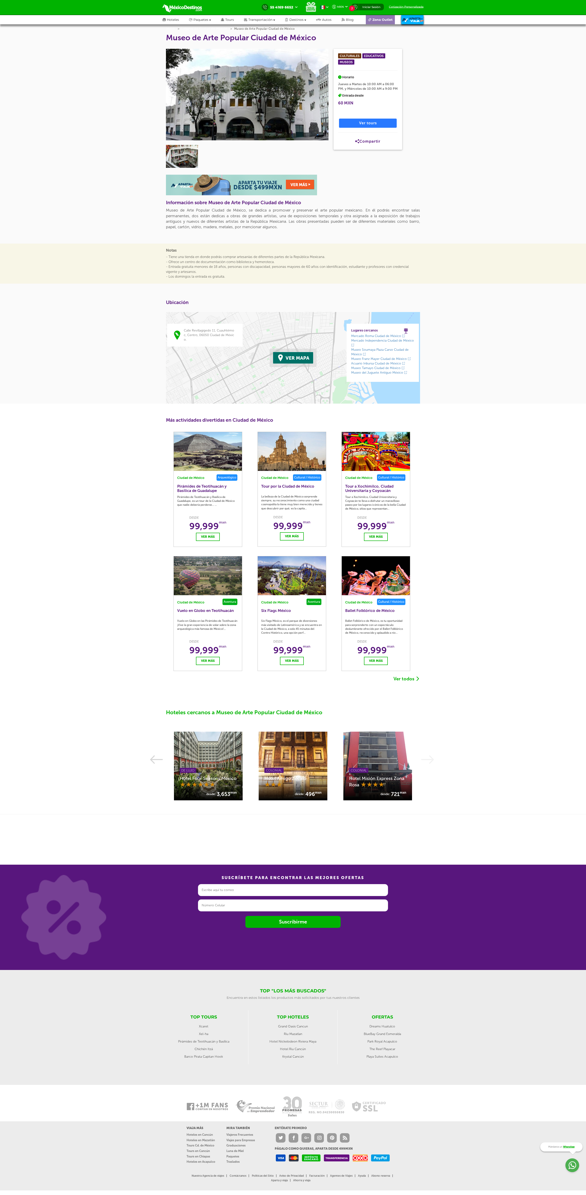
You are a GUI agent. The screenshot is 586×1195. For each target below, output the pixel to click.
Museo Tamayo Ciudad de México (376, 368)
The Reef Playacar (382, 1049)
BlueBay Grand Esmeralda (382, 1034)
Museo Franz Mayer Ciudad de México (379, 359)
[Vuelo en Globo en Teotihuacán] (208, 575)
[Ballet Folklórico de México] (376, 575)
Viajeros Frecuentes (239, 1134)
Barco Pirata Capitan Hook (203, 1057)
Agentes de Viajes (341, 1175)
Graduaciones (236, 1145)
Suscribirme (293, 922)
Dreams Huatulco (382, 1026)
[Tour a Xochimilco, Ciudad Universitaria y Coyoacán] (376, 451)
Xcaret (203, 1026)
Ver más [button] (208, 537)
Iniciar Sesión (371, 7)
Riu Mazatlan (293, 1034)
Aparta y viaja (279, 1180)
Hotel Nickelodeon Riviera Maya (292, 1041)
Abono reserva (380, 1175)
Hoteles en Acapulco (201, 1161)
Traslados (233, 1161)
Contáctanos (238, 1175)
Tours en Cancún (198, 1151)
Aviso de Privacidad (291, 1175)
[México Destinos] (185, 7)
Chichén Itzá (204, 1049)
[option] (208, 766)
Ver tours (368, 123)
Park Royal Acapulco (382, 1041)
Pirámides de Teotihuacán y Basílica (203, 1041)
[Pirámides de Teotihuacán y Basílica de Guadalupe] (208, 451)
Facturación (317, 1175)
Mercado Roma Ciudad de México (376, 336)
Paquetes (232, 1156)
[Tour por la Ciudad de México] (292, 451)
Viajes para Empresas (240, 1140)
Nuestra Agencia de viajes (208, 1175)
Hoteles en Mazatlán (201, 1140)
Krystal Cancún (293, 1057)
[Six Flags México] (292, 575)
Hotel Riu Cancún (293, 1049)
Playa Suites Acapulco (382, 1057)
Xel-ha (203, 1034)
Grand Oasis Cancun (293, 1026)
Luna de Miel (235, 1151)
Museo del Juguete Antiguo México (377, 373)
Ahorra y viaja (301, 1180)
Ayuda (362, 1175)
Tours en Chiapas (198, 1156)
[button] (264, 19)
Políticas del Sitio (263, 1175)
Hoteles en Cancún (200, 1134)
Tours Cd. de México (200, 1145)
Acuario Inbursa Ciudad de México (376, 363)
